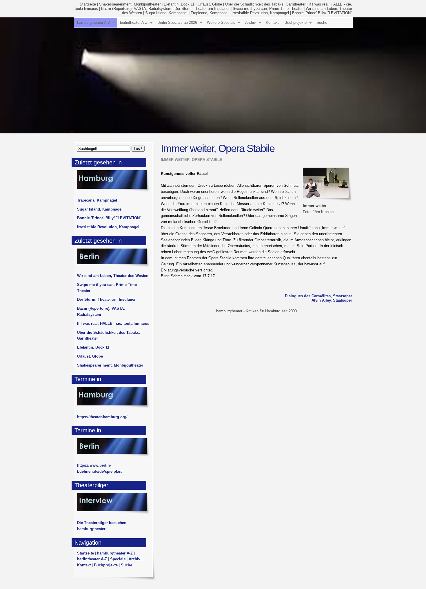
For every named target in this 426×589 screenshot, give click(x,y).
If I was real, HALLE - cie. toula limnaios (113, 323)
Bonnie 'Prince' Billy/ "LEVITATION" (322, 13)
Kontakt (272, 22)
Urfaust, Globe (210, 4)
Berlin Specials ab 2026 (177, 22)
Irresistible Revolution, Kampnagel (260, 13)
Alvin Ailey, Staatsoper (332, 300)
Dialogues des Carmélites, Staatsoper (318, 296)
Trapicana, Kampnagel (209, 13)
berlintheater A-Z (134, 22)
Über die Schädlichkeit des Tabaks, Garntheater (265, 4)
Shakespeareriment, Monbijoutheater (130, 4)
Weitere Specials (221, 22)
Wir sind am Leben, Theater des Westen (112, 275)
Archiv (250, 22)
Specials (117, 559)
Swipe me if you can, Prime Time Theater (268, 8)
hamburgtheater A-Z (93, 22)
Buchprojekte (296, 22)
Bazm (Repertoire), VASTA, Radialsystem (136, 8)
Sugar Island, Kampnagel (166, 13)
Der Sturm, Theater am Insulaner (202, 8)
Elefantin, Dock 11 (179, 4)
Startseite (88, 4)
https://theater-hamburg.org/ (102, 417)
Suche (321, 22)
